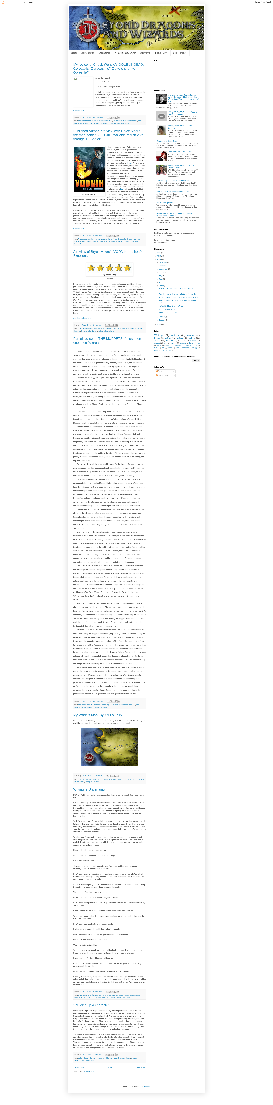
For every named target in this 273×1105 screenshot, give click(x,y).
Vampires (99, 123)
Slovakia (119, 241)
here (129, 163)
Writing (111, 123)
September (163, 269)
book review (82, 121)
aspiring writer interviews (96, 239)
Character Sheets (124, 1058)
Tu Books (126, 241)
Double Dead (107, 121)
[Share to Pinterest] (118, 117)
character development (97, 1058)
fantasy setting (91, 241)
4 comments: (98, 235)
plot (82, 707)
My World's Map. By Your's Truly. (98, 715)
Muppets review (116, 705)
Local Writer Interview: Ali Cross (180, 152)
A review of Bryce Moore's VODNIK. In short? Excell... (179, 297)
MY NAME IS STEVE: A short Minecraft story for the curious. (182, 113)
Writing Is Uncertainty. (89, 789)
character (117, 328)
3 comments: (98, 776)
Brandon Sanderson (125, 239)
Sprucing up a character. (91, 1005)
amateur (191, 335)
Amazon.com (82, 239)
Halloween (167, 345)
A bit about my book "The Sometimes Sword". (173, 181)
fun (199, 343)
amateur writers (83, 995)
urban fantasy (134, 241)
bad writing (82, 705)
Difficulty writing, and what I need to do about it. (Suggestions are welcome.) (174, 214)
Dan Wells (81, 241)
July (160, 276)
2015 (159, 253)
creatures (187, 345)
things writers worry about (83, 997)
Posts (160, 371)
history (191, 343)
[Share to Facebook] (116, 117)
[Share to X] (113, 117)
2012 (159, 260)
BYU (75, 241)
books (89, 121)
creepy (194, 348)
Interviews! (145, 53)
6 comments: (98, 991)
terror (156, 348)
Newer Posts (79, 1067)
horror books (132, 121)
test (163, 348)
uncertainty (97, 997)
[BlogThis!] (110, 117)
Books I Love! (161, 53)
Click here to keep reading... (84, 111)
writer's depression (118, 997)
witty (177, 348)
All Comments (163, 376)
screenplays (88, 707)
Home (74, 53)
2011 (159, 324)
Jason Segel (105, 705)
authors (80, 1058)
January (162, 320)
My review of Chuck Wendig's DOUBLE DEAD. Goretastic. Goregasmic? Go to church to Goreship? (108, 68)
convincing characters (110, 995)
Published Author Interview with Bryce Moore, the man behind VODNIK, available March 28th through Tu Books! (108, 135)
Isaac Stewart (117, 779)
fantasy (121, 995)
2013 (159, 256)
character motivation (93, 705)
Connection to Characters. (166, 141)
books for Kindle (111, 239)
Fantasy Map (96, 779)
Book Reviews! (180, 53)
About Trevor (87, 53)
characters (87, 779)
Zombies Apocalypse (121, 123)
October (162, 266)
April (161, 282)
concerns (98, 995)
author (80, 328)
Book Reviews (99, 328)
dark (195, 345)
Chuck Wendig (97, 121)
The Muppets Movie (100, 707)
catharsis (178, 345)
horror (159, 345)
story (183, 341)
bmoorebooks (88, 328)
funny (156, 350)
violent (170, 348)
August (162, 272)
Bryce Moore (137, 239)
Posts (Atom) (89, 1071)
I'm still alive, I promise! (165, 203)
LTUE (125, 779)
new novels (126, 328)
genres (157, 343)
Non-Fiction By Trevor (125, 53)
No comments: (98, 117)
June (161, 279)
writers (105, 123)
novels (130, 779)
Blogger (147, 1087)
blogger (183, 343)
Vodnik (76, 244)
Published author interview (106, 241)
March (161, 286)
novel (140, 121)
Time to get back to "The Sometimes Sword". (173, 192)
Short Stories (104, 53)
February (162, 317)
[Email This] (108, 117)
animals (168, 350)
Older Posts (140, 1067)
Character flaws (111, 1058)
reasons (173, 343)
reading (193, 341)
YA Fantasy (84, 244)
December (163, 262)
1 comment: (97, 325)
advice (157, 340)
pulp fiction (78, 123)
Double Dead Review (120, 121)
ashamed (185, 348)
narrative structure (128, 705)
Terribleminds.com (88, 123)
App (162, 350)
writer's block (106, 997)
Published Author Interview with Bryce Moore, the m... (179, 294)
